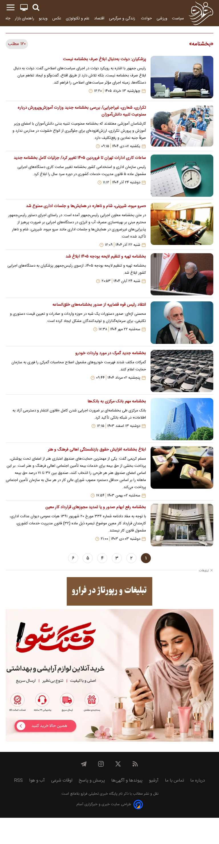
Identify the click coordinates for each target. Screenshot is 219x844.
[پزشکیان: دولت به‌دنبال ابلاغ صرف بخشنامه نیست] (182, 77)
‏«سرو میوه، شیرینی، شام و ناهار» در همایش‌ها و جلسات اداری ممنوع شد (86, 206)
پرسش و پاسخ (92, 780)
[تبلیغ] (109, 591)
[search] (36, 7)
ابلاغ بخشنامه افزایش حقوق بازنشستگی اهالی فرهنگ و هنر (97, 449)
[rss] (135, 763)
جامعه (5, 18)
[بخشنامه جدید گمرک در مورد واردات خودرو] (182, 371)
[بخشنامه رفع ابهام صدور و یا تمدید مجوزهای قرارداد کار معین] (182, 525)
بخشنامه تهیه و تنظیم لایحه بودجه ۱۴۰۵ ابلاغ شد (106, 256)
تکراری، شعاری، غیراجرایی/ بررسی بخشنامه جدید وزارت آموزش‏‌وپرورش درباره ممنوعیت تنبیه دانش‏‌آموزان (82, 111)
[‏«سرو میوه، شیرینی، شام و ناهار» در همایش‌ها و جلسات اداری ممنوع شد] (182, 225)
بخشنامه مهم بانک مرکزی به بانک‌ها (117, 401)
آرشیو (154, 780)
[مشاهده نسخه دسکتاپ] (24, 7)
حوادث (146, 18)
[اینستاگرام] (101, 763)
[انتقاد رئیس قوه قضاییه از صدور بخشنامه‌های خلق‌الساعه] (182, 322)
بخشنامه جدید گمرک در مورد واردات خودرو (110, 353)
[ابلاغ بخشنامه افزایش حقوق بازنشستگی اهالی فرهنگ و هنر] (182, 472)
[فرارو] (200, 13)
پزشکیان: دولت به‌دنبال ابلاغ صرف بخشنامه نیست (104, 59)
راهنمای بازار (24, 18)
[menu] (10, 8)
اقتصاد (99, 18)
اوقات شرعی (61, 780)
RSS (18, 780)
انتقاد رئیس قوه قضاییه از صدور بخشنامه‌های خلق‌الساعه (99, 304)
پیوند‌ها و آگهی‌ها (127, 780)
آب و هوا (37, 780)
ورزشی (162, 18)
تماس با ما (174, 780)
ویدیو (43, 18)
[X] (118, 763)
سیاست (178, 18)
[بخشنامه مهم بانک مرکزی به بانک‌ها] (182, 419)
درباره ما (197, 780)
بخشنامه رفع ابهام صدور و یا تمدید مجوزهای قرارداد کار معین (95, 507)
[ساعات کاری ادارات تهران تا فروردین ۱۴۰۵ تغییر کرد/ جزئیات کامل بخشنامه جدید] (182, 176)
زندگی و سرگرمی (122, 18)
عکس (56, 18)
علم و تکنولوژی (78, 18)
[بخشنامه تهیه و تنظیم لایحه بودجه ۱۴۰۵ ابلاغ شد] (182, 274)
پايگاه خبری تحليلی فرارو (98, 794)
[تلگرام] (83, 763)
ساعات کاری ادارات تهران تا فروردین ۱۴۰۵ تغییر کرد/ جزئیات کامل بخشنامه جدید (80, 158)
